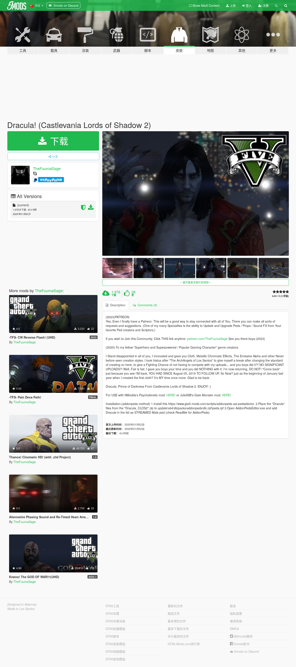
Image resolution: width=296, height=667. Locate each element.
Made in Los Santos (21, 608)
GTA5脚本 (112, 636)
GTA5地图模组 (115, 651)
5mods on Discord (246, 651)
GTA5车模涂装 (115, 621)
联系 (233, 606)
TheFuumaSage (47, 168)
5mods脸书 (241, 644)
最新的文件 (175, 606)
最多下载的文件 (178, 628)
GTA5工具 (112, 606)
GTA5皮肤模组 (115, 644)
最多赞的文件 (177, 621)
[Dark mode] (276, 5)
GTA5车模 (112, 613)
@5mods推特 (242, 636)
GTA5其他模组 (115, 659)
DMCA (234, 628)
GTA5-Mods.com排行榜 (184, 644)
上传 (232, 5)
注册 (265, 5)
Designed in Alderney (22, 604)
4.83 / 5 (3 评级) (280, 296)
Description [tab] (116, 305)
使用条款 (236, 621)
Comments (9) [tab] (146, 305)
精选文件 (174, 613)
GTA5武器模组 (115, 628)
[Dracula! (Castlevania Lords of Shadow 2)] (195, 193)
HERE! (171, 395)
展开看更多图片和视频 (195, 282)
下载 (57, 140)
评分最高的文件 (178, 636)
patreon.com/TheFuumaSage (207, 338)
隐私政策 (236, 613)
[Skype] (35, 173)
